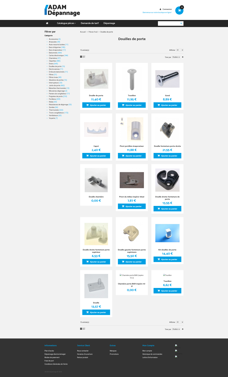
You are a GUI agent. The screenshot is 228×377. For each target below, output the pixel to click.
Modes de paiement (52, 357)
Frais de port (49, 361)
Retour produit (82, 357)
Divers (51, 64)
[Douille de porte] (96, 79)
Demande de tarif (90, 23)
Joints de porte (54, 85)
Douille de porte (96, 95)
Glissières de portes (56, 80)
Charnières (53, 58)
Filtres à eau (53, 77)
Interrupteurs (54, 83)
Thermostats (54, 110)
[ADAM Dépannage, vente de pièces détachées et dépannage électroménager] (62, 10)
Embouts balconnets (56, 72)
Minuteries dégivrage (57, 91)
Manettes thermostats (57, 88)
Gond (167, 95)
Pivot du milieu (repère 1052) (131, 196)
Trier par (168, 57)
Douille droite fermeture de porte (167, 198)
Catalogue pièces (66, 23)
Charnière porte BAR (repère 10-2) (132, 285)
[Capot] (96, 129)
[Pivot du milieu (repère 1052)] (132, 180)
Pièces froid (93, 32)
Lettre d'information (150, 357)
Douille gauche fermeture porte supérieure (132, 251)
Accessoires (53, 39)
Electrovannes (54, 69)
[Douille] (96, 286)
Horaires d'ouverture (85, 354)
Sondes (52, 107)
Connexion (167, 9)
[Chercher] (181, 23)
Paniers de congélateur (57, 94)
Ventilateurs (53, 115)
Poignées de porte (56, 96)
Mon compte (147, 351)
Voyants (52, 118)
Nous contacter (83, 351)
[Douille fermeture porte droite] (167, 129)
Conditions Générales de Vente (56, 364)
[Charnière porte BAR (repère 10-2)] (132, 276)
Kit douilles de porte (167, 249)
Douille (96, 302)
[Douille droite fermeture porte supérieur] (96, 233)
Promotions (114, 354)
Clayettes (52, 61)
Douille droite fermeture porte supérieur (96, 251)
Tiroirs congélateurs (56, 113)
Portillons (52, 99)
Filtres (51, 75)
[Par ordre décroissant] (182, 57)
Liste (84, 57)
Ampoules (53, 42)
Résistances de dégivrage (58, 105)
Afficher (172, 50)
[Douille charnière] (96, 180)
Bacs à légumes (55, 47)
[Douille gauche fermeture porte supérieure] (132, 233)
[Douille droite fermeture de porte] (167, 180)
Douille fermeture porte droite (167, 146)
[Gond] (167, 79)
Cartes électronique (56, 55)
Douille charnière (96, 196)
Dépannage (109, 23)
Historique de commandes (152, 354)
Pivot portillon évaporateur (132, 146)
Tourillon (132, 95)
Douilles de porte (55, 66)
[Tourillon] (132, 79)
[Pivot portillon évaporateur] (132, 129)
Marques (113, 351)
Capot (96, 146)
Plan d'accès (49, 351)
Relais (51, 102)
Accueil (83, 32)
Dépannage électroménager (55, 354)
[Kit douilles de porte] (167, 233)
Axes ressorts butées (57, 45)
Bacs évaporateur (55, 50)
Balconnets (53, 53)
